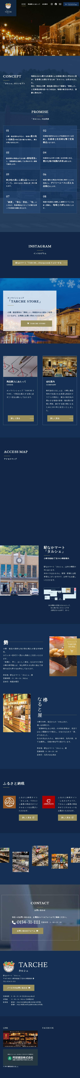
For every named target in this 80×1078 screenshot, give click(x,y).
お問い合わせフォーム (26, 931)
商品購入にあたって (34, 4)
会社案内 (45, 4)
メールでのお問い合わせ (17, 988)
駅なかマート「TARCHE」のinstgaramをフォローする (39, 263)
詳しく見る (15, 418)
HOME (24, 4)
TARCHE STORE (38, 323)
